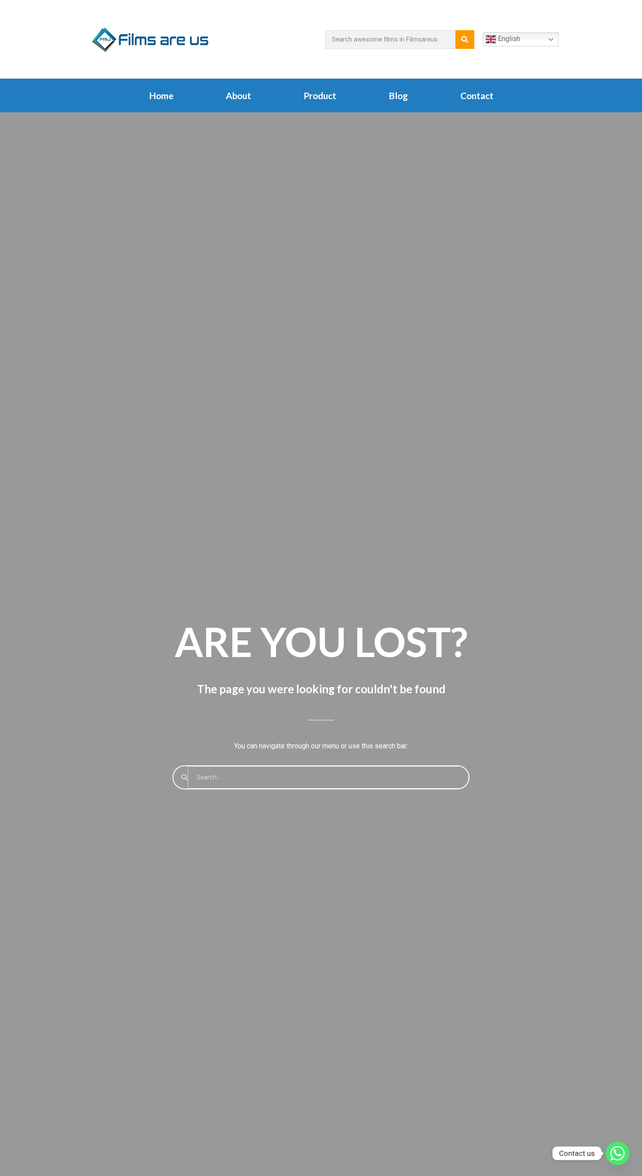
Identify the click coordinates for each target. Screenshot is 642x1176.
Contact (477, 95)
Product (320, 95)
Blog (398, 95)
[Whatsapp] (617, 1153)
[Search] (465, 39)
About (238, 95)
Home (161, 95)
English (508, 39)
